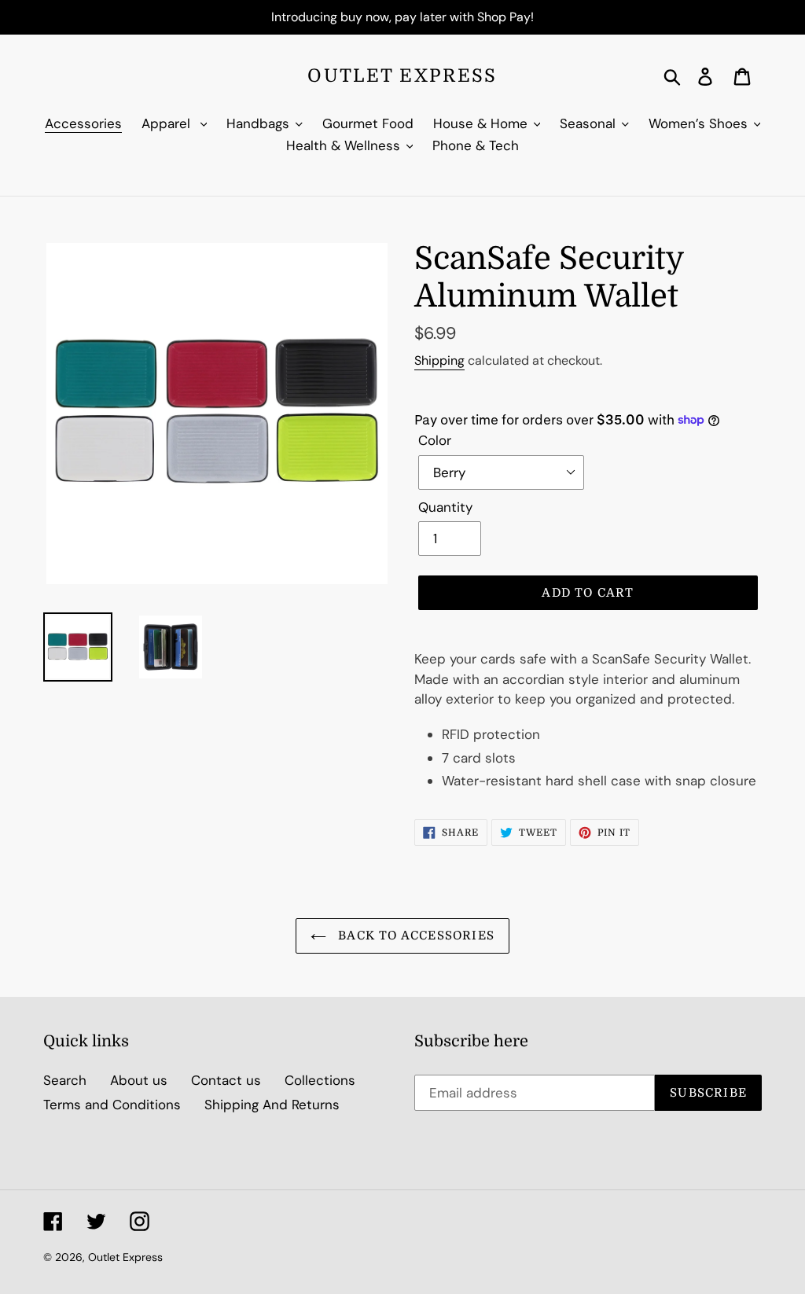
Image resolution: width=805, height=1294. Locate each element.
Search (64, 1080)
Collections (320, 1080)
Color (434, 440)
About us (138, 1080)
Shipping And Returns (272, 1104)
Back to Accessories (414, 935)
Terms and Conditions (112, 1104)
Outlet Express (402, 75)
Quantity (445, 507)
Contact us (226, 1080)
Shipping (439, 360)
